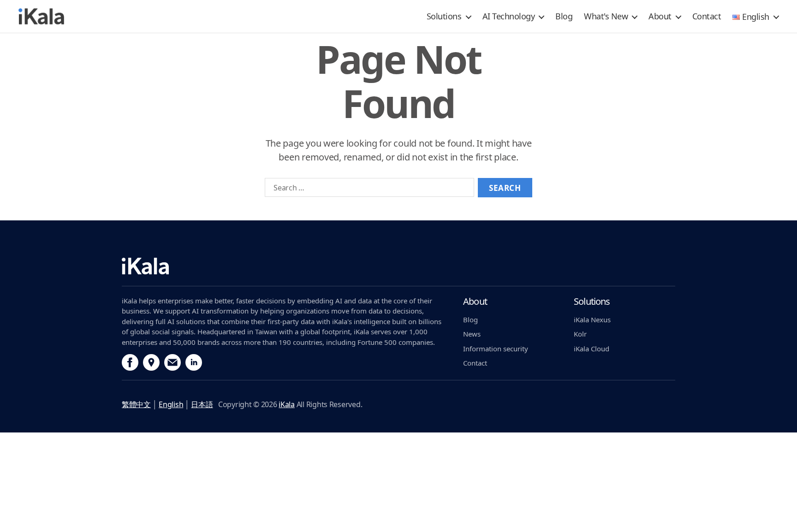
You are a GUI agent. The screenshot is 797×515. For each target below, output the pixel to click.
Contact (706, 16)
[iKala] (288, 272)
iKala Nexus (592, 319)
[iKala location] (151, 362)
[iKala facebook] (130, 362)
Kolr (580, 333)
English (171, 404)
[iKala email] (172, 362)
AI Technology (508, 16)
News (472, 333)
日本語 (202, 404)
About (660, 16)
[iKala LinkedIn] (193, 362)
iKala (287, 404)
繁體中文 (136, 404)
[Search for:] (367, 189)
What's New (606, 16)
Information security (495, 348)
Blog (563, 16)
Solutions (444, 16)
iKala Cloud (591, 348)
